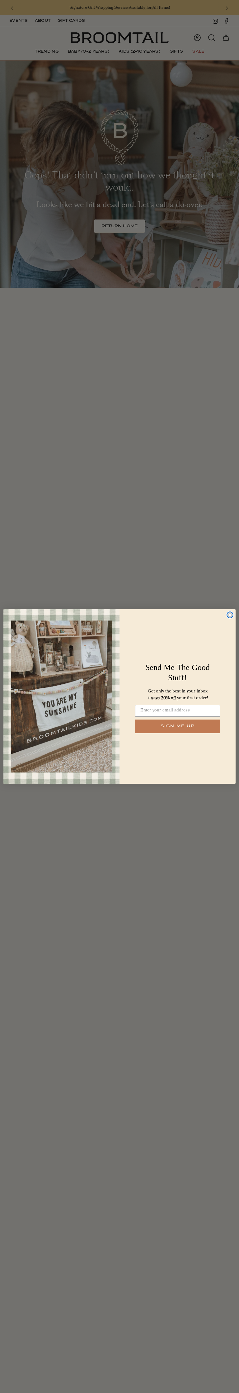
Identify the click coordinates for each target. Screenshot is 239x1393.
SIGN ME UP (178, 726)
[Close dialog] (230, 615)
